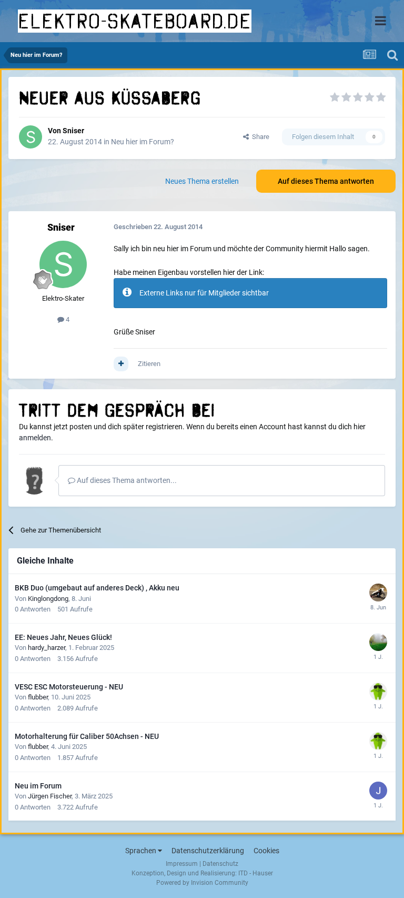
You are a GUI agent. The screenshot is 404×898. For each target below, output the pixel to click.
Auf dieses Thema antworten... (126, 480)
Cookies (266, 850)
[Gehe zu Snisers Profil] (30, 137)
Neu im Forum (38, 786)
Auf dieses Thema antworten (326, 181)
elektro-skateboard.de (134, 21)
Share (259, 137)
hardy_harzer (46, 648)
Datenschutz (220, 863)
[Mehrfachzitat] (121, 364)
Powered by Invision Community (202, 882)
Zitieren (149, 364)
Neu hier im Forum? (142, 141)
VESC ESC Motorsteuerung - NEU (69, 687)
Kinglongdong (48, 599)
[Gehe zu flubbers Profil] (378, 691)
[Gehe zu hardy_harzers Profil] (378, 642)
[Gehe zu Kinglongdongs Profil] (378, 592)
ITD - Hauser (255, 873)
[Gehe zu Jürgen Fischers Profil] (378, 791)
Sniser (73, 130)
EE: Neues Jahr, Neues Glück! (63, 637)
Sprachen (141, 850)
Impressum (182, 863)
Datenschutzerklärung (207, 850)
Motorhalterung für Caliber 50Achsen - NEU (87, 736)
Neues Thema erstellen (202, 181)
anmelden (35, 437)
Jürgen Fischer (50, 796)
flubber (38, 697)
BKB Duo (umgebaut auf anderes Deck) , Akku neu (97, 588)
